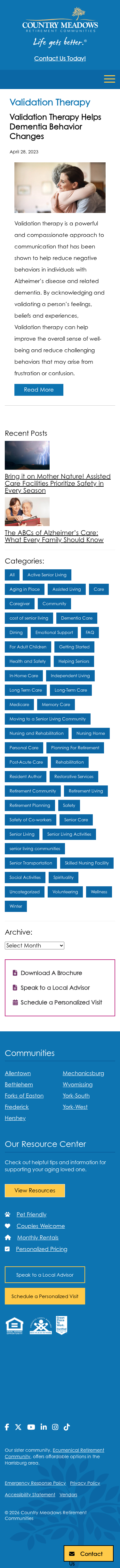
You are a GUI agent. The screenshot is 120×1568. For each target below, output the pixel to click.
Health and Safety (28, 661)
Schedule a (45, 1296)
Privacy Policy (85, 1483)
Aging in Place (25, 589)
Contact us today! (60, 58)
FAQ (90, 632)
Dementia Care (76, 618)
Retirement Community (33, 790)
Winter (16, 906)
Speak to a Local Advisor (54, 987)
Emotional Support (54, 632)
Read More (39, 389)
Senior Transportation (31, 862)
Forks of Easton (24, 1096)
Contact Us (86, 1556)
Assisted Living (66, 589)
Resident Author (26, 776)
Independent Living (70, 675)
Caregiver (20, 603)
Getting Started (74, 646)
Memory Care (56, 704)
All (12, 574)
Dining (16, 632)
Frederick (17, 1107)
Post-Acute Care (26, 762)
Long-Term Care (71, 690)
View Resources (34, 1190)
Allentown (18, 1073)
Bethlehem (19, 1084)
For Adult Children (28, 646)
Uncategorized (25, 891)
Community (54, 603)
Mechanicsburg (83, 1073)
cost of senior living (29, 618)
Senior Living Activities (69, 834)
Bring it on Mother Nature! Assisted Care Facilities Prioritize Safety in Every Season (58, 483)
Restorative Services (73, 776)
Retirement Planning (30, 805)
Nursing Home (90, 733)
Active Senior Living (47, 574)
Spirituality (63, 877)
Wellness (99, 891)
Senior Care (76, 819)
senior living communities (35, 848)
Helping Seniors (74, 661)
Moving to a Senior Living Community (48, 718)
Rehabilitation (70, 762)
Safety (69, 805)
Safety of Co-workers (31, 819)
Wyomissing (77, 1084)
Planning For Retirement (75, 747)
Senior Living (22, 834)
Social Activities (25, 877)
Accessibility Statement (30, 1494)
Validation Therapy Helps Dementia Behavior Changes (55, 126)
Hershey (15, 1118)
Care (99, 589)
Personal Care (24, 747)
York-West (75, 1107)
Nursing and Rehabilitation (37, 733)
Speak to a (45, 1275)
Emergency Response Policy (35, 1483)
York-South (76, 1096)
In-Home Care (24, 675)
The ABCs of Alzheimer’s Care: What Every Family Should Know (54, 536)
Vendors (68, 1494)
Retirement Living (86, 790)
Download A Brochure (50, 973)
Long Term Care (26, 690)
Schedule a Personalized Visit (60, 1002)
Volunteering (65, 891)
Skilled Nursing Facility (87, 862)
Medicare (19, 704)
